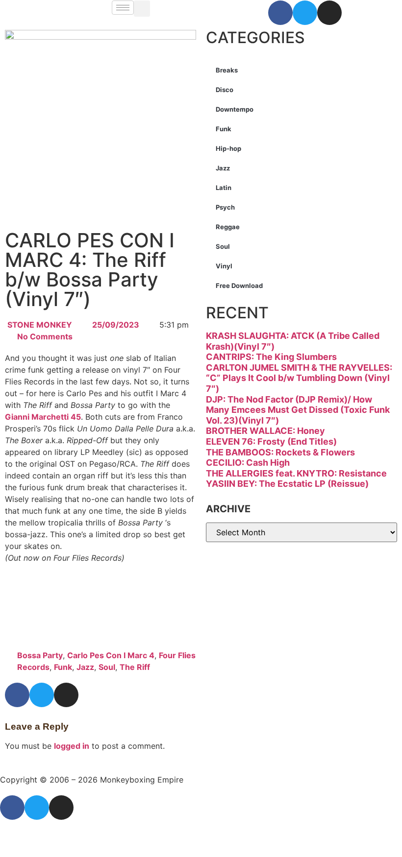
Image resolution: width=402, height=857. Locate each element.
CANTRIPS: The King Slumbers (271, 357)
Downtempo (234, 109)
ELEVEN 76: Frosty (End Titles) (271, 441)
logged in (71, 746)
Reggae (228, 227)
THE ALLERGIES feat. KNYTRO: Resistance (296, 473)
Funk (63, 667)
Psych (225, 207)
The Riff (135, 667)
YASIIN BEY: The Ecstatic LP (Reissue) (287, 483)
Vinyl (224, 266)
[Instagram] (329, 12)
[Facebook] (280, 12)
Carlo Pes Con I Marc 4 (110, 655)
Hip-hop (228, 148)
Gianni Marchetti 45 (43, 417)
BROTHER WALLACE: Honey (265, 431)
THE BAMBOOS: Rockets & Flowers (280, 452)
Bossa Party (40, 655)
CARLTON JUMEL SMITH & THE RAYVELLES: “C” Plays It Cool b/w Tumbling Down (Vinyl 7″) (299, 378)
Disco (224, 90)
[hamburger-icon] (123, 7)
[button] (142, 8)
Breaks (227, 70)
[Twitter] (305, 12)
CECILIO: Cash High (248, 462)
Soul (107, 667)
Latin (223, 187)
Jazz (85, 667)
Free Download (239, 285)
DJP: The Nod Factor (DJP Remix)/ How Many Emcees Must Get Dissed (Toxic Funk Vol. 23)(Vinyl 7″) (298, 410)
